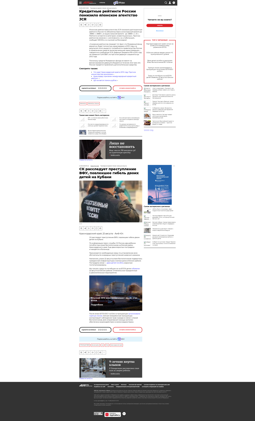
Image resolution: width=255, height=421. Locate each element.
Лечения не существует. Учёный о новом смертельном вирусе (162, 229)
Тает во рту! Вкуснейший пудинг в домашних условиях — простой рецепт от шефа (163, 122)
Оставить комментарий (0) (127, 88)
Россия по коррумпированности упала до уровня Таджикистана (98, 125)
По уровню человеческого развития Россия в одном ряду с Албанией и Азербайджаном (129, 125)
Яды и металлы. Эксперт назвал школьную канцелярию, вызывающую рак (162, 116)
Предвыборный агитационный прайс (128, 386)
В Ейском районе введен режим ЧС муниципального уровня (160, 53)
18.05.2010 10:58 (84, 8)
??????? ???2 (148, 130)
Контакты (111, 386)
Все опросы (159, 30)
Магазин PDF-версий (135, 384)
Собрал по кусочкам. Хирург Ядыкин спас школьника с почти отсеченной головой (164, 243)
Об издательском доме (101, 384)
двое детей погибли (115, 263)
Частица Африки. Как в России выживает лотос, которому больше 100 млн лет (163, 217)
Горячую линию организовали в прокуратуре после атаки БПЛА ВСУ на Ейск (159, 69)
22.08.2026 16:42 (84, 166)
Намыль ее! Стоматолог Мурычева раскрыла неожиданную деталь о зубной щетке (163, 237)
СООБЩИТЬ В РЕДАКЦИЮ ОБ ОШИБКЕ (153, 386)
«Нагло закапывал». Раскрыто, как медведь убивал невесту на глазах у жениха (163, 90)
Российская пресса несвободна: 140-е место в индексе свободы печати (129, 119)
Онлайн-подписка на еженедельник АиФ (157, 384)
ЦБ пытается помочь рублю (105, 80)
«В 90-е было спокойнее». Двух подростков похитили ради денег (162, 209)
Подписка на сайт (99, 386)
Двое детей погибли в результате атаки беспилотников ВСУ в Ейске (160, 61)
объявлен (136, 269)
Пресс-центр (115, 384)
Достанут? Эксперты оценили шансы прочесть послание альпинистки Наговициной (164, 96)
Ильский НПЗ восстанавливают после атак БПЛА (114, 299)
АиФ (80, 223)
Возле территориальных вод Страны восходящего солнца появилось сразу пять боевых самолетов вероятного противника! (92, 134)
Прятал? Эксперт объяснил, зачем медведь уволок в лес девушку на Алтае (163, 103)
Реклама (124, 384)
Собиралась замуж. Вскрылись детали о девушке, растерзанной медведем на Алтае (162, 109)
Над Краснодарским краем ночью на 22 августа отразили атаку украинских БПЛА (159, 45)
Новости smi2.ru (86, 160)
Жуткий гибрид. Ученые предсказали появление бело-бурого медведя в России (164, 223)
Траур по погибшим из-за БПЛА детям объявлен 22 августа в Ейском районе (159, 77)
